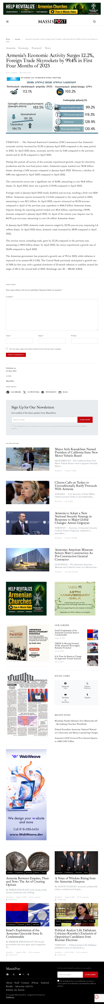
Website (74, 336)
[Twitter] (14, 974)
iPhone (34, 982)
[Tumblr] (28, 974)
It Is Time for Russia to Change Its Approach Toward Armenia (68, 657)
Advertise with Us (24, 986)
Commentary (19, 873)
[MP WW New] (26, 794)
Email (40, 336)
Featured (37, 48)
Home (8, 39)
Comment (10, 297)
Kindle (9, 986)
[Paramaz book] (27, 642)
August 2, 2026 (60, 638)
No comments (12, 73)
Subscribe (85, 420)
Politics (91, 921)
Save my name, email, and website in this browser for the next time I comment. (35, 349)
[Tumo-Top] (52, 8)
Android (45, 982)
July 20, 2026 (59, 651)
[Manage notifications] (97, 997)
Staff (16, 982)
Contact (25, 982)
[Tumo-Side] (75, 598)
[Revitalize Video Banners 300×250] (26, 598)
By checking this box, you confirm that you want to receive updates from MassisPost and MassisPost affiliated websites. (49, 427)
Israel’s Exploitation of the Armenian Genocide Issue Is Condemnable (67, 632)
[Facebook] (7, 974)
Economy (23, 48)
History (36, 873)
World (58, 925)
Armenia (17, 39)
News (48, 48)
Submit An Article (15, 989)
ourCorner (35, 925)
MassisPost (10, 381)
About (9, 982)
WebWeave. (10, 997)
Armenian (59, 873)
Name (8, 336)
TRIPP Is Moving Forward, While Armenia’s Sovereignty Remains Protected (67, 645)
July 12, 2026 (59, 662)
